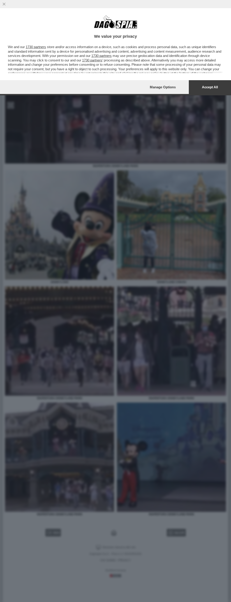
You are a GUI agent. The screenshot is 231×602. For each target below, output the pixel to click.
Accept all (210, 87)
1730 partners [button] (36, 47)
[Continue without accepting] (4, 4)
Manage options (163, 87)
